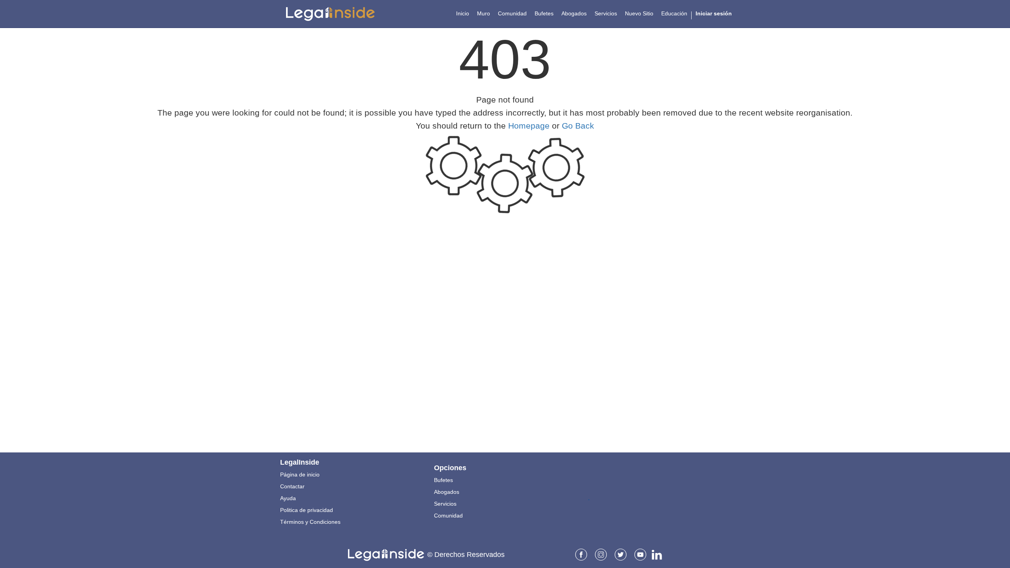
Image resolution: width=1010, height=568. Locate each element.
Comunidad (448, 515)
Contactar (292, 486)
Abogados (446, 492)
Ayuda (288, 498)
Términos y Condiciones (310, 522)
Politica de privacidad (306, 510)
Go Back (578, 125)
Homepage (529, 125)
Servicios (445, 504)
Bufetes (443, 480)
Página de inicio (300, 474)
